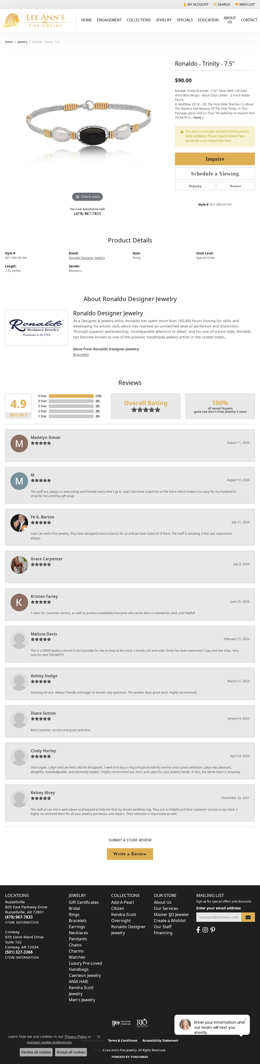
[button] (196, 4)
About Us (230, 19)
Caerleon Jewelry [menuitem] (85, 975)
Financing (163, 933)
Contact (249, 19)
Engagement (109, 19)
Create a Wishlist (170, 920)
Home (86, 19)
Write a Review (130, 853)
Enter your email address (218, 908)
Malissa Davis (44, 633)
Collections (139, 19)
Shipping (195, 186)
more (197, 117)
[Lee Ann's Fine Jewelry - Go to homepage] (38, 21)
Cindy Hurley (43, 750)
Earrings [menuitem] (77, 926)
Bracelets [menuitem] (78, 920)
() (98, 396)
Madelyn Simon (45, 437)
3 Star (42, 406)
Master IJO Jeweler (171, 914)
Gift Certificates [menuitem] (84, 902)
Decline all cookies (36, 1052)
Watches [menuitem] (77, 957)
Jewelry (164, 19)
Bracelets (81, 354)
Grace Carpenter (47, 558)
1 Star (42, 416)
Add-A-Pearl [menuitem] (122, 902)
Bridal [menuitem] (74, 908)
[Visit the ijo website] (121, 1023)
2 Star (42, 411)
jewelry (22, 42)
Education (208, 19)
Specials (185, 19)
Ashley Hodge (44, 675)
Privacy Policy (76, 1037)
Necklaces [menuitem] (78, 933)
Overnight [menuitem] (121, 920)
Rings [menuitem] (74, 914)
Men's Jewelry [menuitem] (82, 1000)
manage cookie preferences (49, 1042)
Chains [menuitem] (75, 945)
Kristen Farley (44, 596)
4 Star (42, 401)
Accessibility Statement (160, 1040)
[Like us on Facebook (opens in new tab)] (198, 930)
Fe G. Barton (42, 516)
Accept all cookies (71, 1052)
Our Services (166, 908)
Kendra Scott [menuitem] (123, 914)
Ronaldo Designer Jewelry (87, 258)
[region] (87, 127)
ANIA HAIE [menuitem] (78, 981)
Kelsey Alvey (43, 792)
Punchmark (139, 1057)
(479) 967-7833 (87, 213)
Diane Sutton (43, 713)
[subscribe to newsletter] (248, 917)
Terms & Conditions (122, 1040)
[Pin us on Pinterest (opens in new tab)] (212, 930)
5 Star (42, 396)
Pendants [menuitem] (78, 939)
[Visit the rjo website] (142, 1023)
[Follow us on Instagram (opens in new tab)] (205, 930)
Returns (235, 186)
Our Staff (162, 926)
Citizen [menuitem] (117, 908)
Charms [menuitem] (76, 951)
